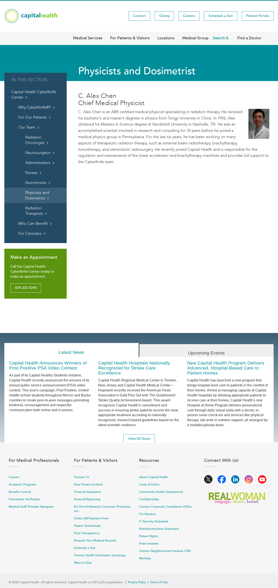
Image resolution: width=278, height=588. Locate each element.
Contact (139, 16)
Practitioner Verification (24, 499)
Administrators (37, 163)
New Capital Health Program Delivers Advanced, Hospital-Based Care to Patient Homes (225, 367)
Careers (189, 16)
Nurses (31, 173)
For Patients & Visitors (130, 38)
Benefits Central (20, 492)
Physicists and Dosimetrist (37, 195)
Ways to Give (83, 563)
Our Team (26, 127)
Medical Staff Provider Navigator (31, 506)
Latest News (71, 352)
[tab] (71, 350)
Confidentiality (149, 499)
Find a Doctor (249, 38)
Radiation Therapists (34, 211)
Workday (145, 558)
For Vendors (147, 514)
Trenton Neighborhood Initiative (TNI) (165, 551)
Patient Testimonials (87, 526)
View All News (139, 439)
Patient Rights (148, 536)
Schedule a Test (220, 16)
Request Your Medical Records (95, 540)
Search (219, 38)
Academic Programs (22, 484)
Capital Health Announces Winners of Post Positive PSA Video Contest (48, 365)
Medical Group (195, 38)
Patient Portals (257, 16)
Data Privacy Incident (88, 484)
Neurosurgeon (38, 153)
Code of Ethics (149, 484)
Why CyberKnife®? (34, 107)
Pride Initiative (149, 543)
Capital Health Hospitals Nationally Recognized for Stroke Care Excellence (134, 367)
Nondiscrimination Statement (159, 529)
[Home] (30, 15)
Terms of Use (159, 582)
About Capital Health (153, 477)
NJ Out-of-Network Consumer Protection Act (102, 509)
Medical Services (87, 38)
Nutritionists (35, 183)
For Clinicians (29, 233)
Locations (165, 38)
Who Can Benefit (33, 223)
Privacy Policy (137, 582)
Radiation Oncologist (35, 140)
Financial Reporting (87, 499)
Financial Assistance (87, 492)
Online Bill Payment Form (91, 518)
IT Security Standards (153, 521)
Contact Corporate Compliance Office (165, 506)
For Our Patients (32, 117)
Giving (164, 16)
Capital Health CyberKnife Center (33, 95)
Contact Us (81, 477)
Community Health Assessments (161, 492)
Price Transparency (87, 533)
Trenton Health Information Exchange (100, 555)
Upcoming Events (206, 352)
